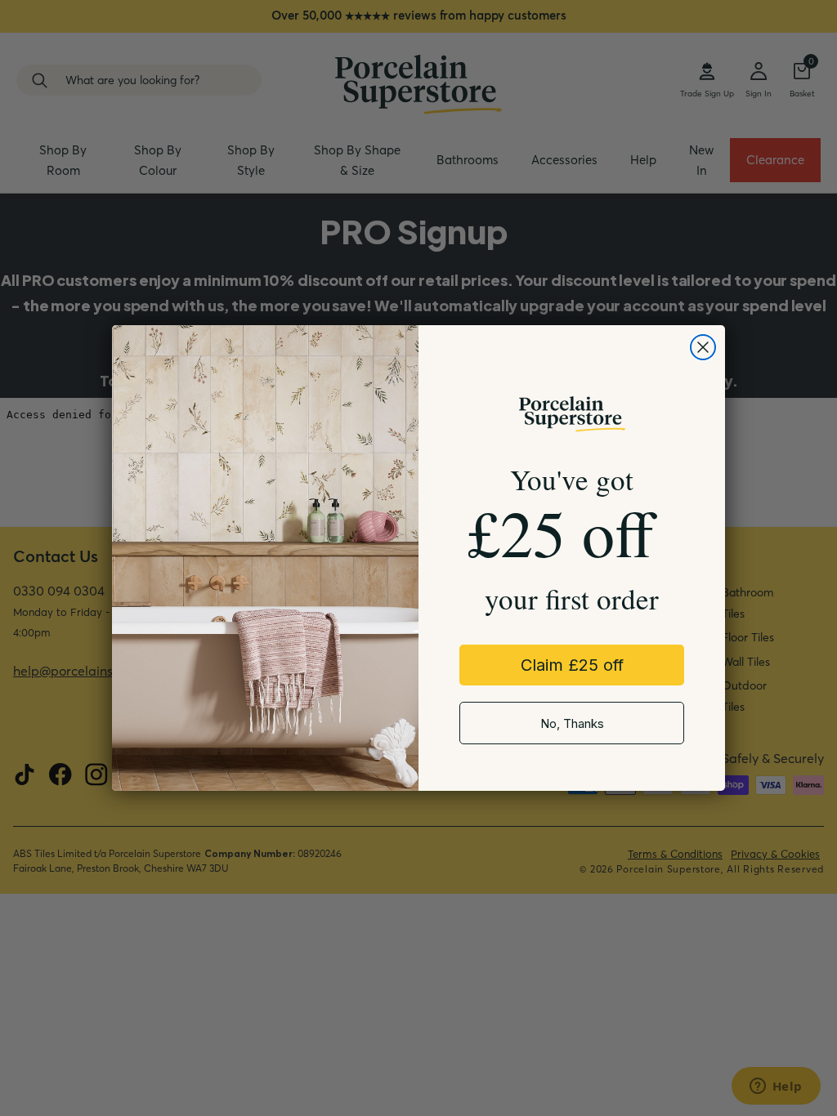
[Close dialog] (703, 347)
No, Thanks (572, 723)
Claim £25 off (572, 665)
